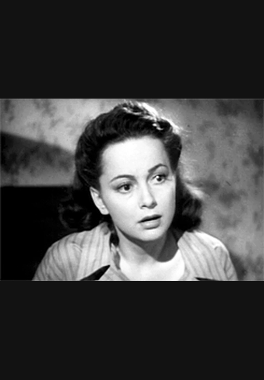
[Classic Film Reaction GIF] (132, 190)
